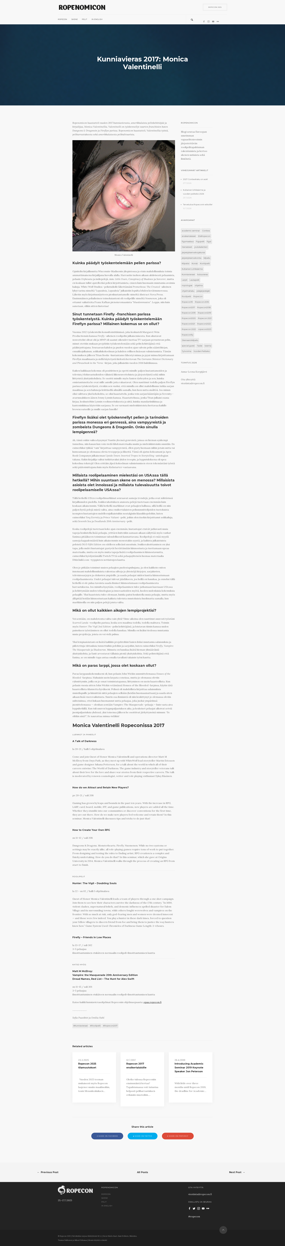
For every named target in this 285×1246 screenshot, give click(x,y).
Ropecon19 (187, 302)
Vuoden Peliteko (202, 351)
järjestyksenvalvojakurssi (193, 252)
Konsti (195, 263)
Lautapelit (194, 280)
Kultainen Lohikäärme (192, 269)
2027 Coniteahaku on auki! (195, 179)
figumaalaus (188, 241)
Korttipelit (205, 263)
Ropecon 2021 (205, 318)
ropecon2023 (204, 329)
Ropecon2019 (204, 313)
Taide (199, 346)
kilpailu (207, 258)
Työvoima (186, 351)
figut (209, 241)
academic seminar (191, 231)
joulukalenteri (201, 247)
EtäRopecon (204, 236)
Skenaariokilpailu (190, 340)
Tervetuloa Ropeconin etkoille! (197, 204)
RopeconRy (187, 335)
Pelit (84, 19)
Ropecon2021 (188, 324)
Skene (74, 19)
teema (208, 346)
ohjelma (199, 285)
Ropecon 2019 (188, 313)
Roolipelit (96, 1026)
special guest (188, 346)
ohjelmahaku (188, 291)
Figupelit (200, 241)
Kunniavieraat (81, 1026)
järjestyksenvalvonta (191, 258)
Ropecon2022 (204, 324)
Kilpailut (185, 263)
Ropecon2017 (110, 1026)
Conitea (206, 231)
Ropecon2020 (189, 318)
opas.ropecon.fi (153, 1002)
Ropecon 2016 (202, 302)
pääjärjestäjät (203, 291)
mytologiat (187, 285)
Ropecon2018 (204, 307)
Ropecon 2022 (189, 329)
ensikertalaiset (189, 236)
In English (97, 19)
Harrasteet (187, 247)
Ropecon (62, 19)
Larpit (184, 280)
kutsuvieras (202, 274)
